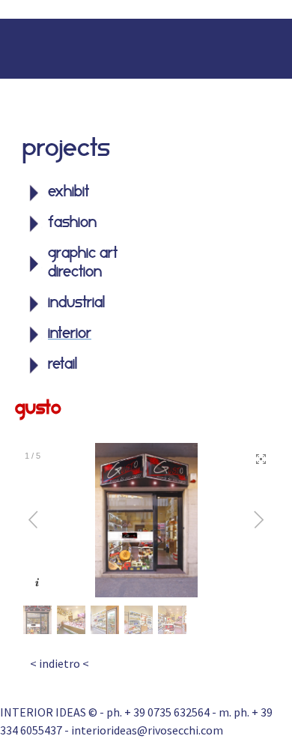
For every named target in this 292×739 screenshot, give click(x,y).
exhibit (68, 192)
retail (62, 365)
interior (69, 334)
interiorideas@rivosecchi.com (147, 730)
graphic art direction (83, 263)
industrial (76, 303)
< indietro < (59, 663)
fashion (72, 223)
